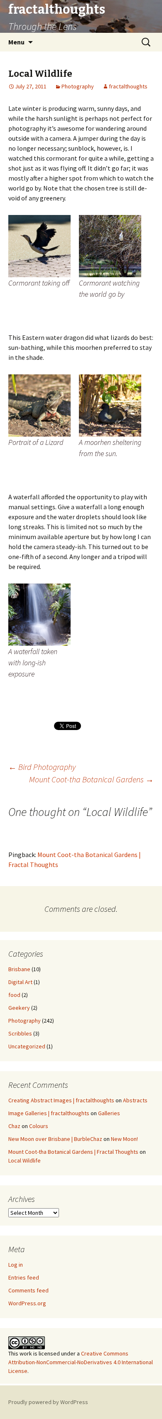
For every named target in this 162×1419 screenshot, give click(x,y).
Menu (16, 42)
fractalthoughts (128, 86)
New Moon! (124, 1139)
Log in (15, 1264)
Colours (38, 1126)
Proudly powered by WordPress (48, 1402)
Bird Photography (42, 767)
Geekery (19, 1007)
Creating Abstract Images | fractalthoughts (61, 1100)
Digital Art (20, 982)
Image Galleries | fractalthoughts (48, 1113)
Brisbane (19, 969)
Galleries (109, 1113)
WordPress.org (27, 1303)
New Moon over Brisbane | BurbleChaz (55, 1139)
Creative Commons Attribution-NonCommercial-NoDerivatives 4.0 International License (80, 1362)
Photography (77, 86)
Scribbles (20, 1033)
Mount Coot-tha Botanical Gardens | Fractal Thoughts (73, 1151)
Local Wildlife (24, 1160)
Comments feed (28, 1290)
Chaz (14, 1126)
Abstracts (135, 1100)
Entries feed (23, 1277)
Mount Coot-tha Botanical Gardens (91, 779)
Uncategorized (26, 1046)
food (14, 995)
